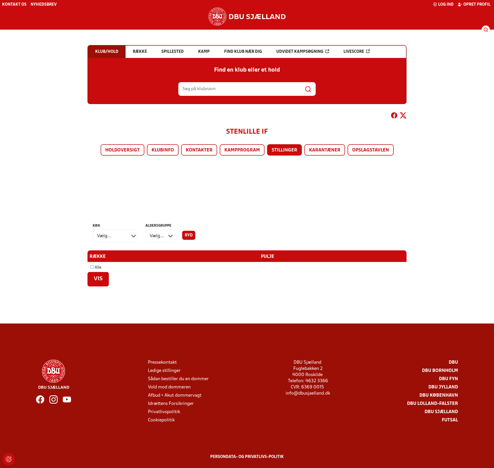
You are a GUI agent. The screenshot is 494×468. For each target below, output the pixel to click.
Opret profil (476, 4)
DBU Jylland (443, 387)
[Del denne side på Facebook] (394, 116)
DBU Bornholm (440, 371)
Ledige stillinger (164, 371)
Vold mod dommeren (169, 387)
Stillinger (284, 150)
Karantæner (324, 150)
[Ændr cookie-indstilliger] (9, 459)
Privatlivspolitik (164, 412)
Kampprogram (242, 150)
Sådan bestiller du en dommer (178, 379)
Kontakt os (14, 4)
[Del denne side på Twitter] (403, 116)
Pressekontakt (162, 362)
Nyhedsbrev (44, 4)
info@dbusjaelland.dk (308, 393)
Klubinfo (163, 150)
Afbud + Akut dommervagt (174, 395)
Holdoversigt (122, 150)
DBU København (438, 395)
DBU (453, 362)
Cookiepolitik (161, 420)
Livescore (353, 52)
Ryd (189, 235)
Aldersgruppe (158, 225)
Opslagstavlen (370, 150)
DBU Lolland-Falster (432, 404)
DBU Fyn (448, 379)
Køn (96, 225)
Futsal (450, 420)
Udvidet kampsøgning (299, 52)
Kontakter (199, 150)
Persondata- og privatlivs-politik (247, 457)
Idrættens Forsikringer (171, 404)
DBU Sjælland (441, 412)
